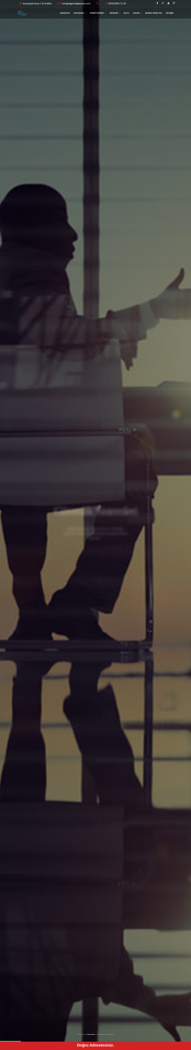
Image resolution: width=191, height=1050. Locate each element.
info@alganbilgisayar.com (76, 3)
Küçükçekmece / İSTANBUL (37, 3)
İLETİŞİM (169, 13)
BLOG (126, 13)
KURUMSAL (79, 13)
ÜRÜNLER (114, 13)
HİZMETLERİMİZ (97, 13)
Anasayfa (65, 13)
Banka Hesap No (153, 13)
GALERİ (136, 13)
